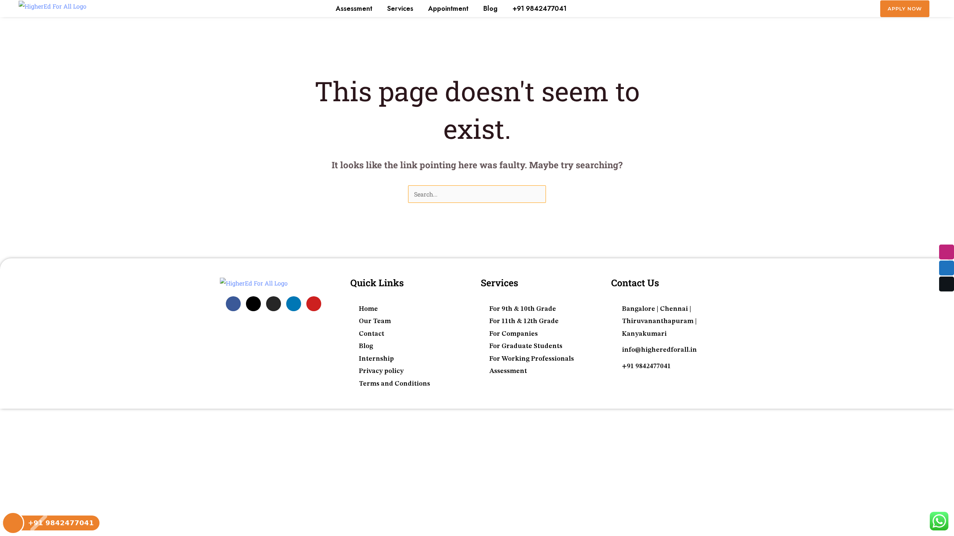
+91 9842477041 (539, 8)
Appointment (448, 8)
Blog (490, 8)
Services (400, 8)
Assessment (354, 8)
